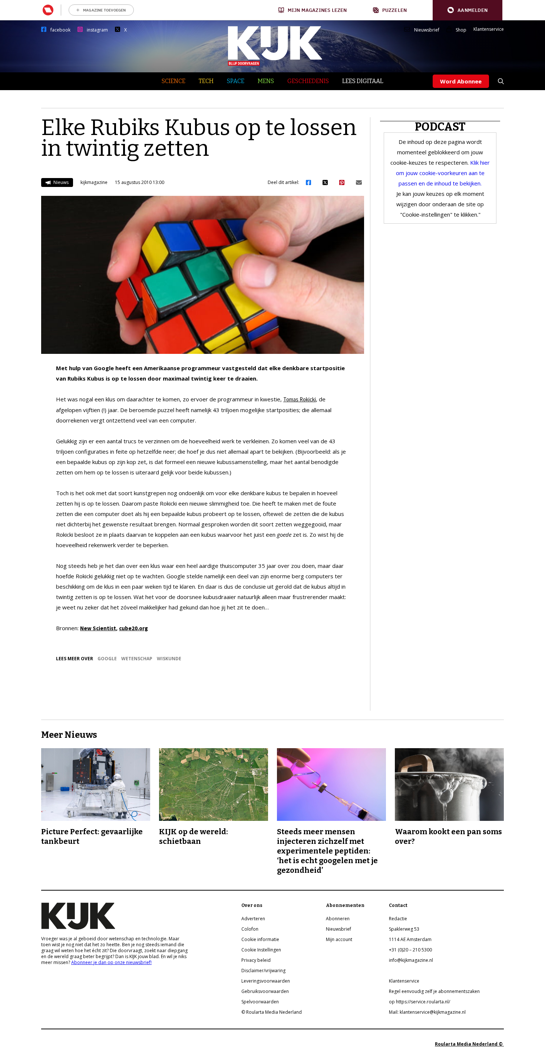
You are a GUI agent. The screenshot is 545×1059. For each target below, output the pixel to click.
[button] (467, 10)
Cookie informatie (260, 939)
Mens (266, 81)
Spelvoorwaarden (260, 1002)
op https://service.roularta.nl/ (419, 1002)
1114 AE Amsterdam (410, 939)
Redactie (398, 918)
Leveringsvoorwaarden (265, 981)
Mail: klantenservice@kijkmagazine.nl (427, 1012)
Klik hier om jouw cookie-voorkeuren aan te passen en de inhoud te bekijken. (443, 173)
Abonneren (338, 918)
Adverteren (253, 918)
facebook (60, 30)
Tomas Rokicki (299, 399)
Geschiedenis (308, 81)
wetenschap (136, 658)
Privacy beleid (256, 960)
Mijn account (339, 939)
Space (235, 81)
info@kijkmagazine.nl (411, 960)
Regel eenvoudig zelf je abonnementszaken (434, 991)
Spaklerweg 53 (404, 929)
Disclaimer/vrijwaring (263, 970)
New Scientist (98, 628)
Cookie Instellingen (261, 950)
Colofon (249, 929)
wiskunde (169, 658)
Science (173, 81)
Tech (206, 81)
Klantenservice (488, 29)
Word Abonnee (461, 81)
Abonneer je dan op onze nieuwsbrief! (111, 962)
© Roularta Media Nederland (271, 1012)
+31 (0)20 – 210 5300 (410, 950)
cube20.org (133, 628)
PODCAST (440, 127)
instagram (97, 30)
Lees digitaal (362, 81)
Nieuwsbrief (426, 30)
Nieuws (60, 182)
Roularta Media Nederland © (469, 1044)
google (107, 658)
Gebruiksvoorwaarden (265, 991)
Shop (461, 30)
